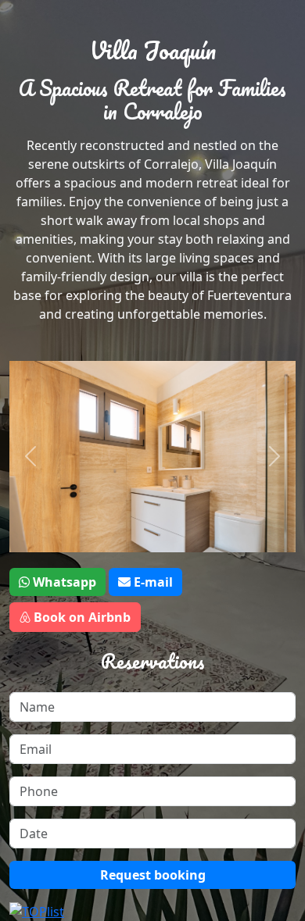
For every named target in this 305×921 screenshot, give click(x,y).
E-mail (152, 582)
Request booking (153, 875)
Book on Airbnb (80, 617)
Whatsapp (63, 582)
